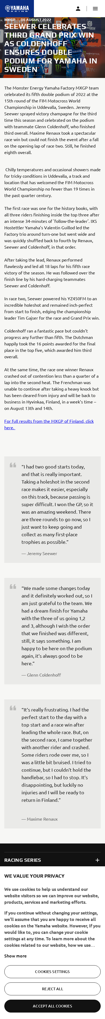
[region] (52, 942)
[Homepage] (17, 8)
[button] (95, 8)
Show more (15, 956)
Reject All (52, 988)
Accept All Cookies (52, 1006)
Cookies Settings (52, 971)
